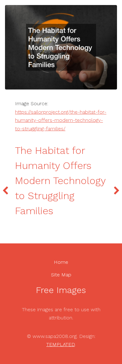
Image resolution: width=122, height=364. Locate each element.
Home (61, 262)
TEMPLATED (60, 344)
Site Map (61, 275)
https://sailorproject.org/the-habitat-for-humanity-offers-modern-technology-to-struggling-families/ (60, 120)
